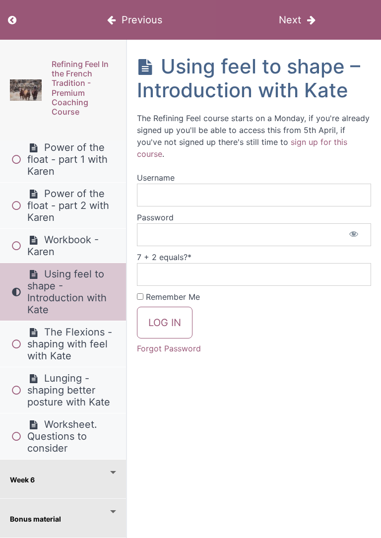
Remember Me (171, 297)
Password (155, 217)
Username (156, 178)
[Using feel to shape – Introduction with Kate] (26, 90)
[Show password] (353, 234)
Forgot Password (169, 348)
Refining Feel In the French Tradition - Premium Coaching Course (80, 88)
